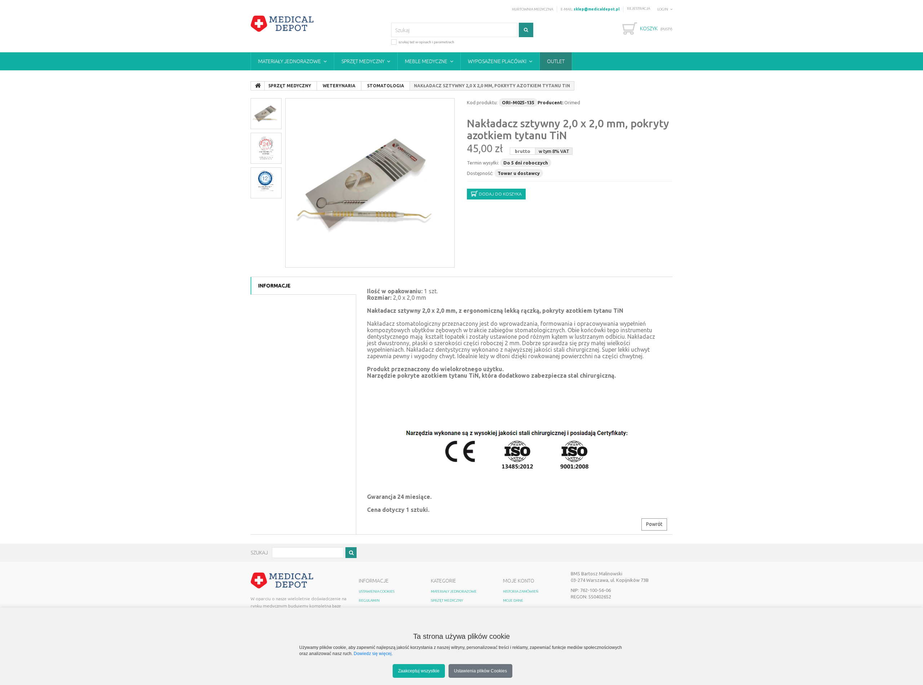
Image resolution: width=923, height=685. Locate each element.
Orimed (572, 102)
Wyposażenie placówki (497, 61)
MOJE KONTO (518, 581)
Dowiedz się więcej (373, 653)
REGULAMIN (369, 600)
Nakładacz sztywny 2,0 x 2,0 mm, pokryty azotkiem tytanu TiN (568, 129)
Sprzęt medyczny (362, 61)
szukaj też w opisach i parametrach (426, 42)
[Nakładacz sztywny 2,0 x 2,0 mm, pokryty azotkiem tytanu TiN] (369, 182)
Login (662, 9)
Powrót (654, 524)
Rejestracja (638, 8)
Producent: (550, 102)
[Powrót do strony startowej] (258, 86)
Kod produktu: (482, 102)
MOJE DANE (513, 600)
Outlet (556, 61)
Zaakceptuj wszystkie (419, 670)
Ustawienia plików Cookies (480, 670)
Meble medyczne (426, 61)
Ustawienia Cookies (376, 591)
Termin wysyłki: (483, 162)
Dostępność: (480, 173)
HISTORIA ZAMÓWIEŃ (520, 591)
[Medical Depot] (282, 24)
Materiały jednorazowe (289, 61)
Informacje (274, 286)
